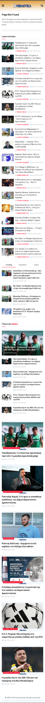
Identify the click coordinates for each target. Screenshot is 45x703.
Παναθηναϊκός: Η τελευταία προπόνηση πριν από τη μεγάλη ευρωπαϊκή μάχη (27, 45)
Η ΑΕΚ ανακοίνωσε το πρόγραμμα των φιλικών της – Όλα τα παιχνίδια (28, 182)
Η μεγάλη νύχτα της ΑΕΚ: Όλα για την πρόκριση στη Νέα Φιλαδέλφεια (28, 106)
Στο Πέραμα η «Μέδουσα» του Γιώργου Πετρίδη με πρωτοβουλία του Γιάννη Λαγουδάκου (29, 169)
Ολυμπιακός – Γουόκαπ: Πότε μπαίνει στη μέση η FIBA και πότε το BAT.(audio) (28, 144)
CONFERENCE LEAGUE (11, 448)
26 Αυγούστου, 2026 (35, 51)
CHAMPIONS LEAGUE (11, 672)
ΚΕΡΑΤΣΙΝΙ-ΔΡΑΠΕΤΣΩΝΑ (13, 491)
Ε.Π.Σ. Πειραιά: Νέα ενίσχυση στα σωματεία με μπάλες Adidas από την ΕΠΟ (28, 93)
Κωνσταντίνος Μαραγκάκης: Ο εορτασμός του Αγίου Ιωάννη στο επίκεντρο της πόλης (28, 131)
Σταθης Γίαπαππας (23, 74)
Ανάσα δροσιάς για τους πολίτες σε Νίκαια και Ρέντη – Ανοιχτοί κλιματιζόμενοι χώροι (28, 207)
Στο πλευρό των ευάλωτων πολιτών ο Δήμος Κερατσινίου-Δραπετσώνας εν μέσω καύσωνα (28, 251)
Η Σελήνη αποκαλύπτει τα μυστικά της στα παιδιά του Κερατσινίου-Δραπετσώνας (28, 81)
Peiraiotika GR (21, 51)
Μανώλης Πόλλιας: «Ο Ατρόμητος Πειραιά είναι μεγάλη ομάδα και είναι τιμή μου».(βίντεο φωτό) (27, 298)
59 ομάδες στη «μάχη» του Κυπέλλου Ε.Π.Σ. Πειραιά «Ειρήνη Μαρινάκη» (26, 311)
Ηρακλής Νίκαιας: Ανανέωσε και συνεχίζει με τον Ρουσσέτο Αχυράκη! (27, 195)
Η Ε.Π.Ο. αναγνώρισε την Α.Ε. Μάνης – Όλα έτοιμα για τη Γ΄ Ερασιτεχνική (28, 119)
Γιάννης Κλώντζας (23, 86)
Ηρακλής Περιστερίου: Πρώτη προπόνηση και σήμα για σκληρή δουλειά (27, 156)
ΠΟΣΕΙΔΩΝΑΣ (8, 538)
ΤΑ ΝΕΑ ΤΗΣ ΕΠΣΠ (10, 629)
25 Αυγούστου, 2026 (37, 244)
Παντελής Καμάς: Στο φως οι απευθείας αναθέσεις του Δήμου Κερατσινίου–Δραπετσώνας (28, 58)
